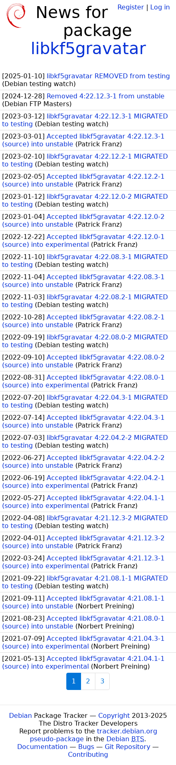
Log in (160, 7)
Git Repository (127, 747)
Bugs (86, 747)
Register (130, 7)
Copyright (114, 715)
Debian (20, 715)
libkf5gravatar (88, 48)
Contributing (88, 754)
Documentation (42, 747)
